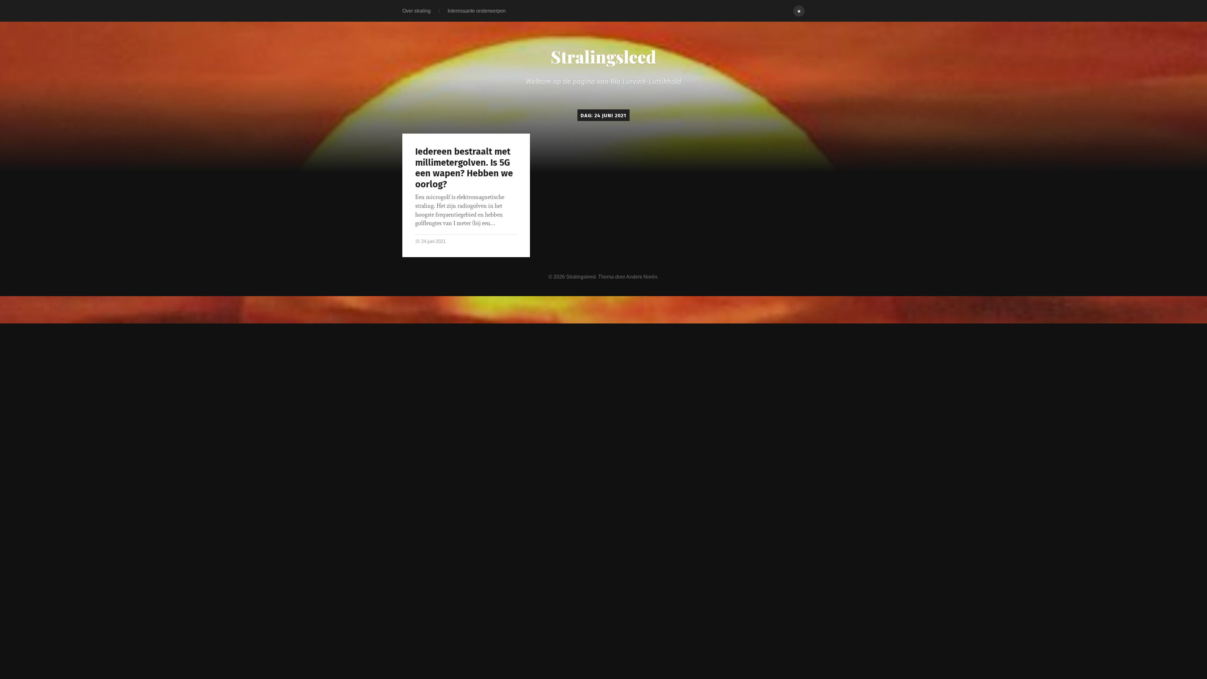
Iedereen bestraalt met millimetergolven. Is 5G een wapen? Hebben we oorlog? (464, 168)
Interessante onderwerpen (477, 11)
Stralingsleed (603, 56)
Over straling (416, 11)
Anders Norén (641, 276)
